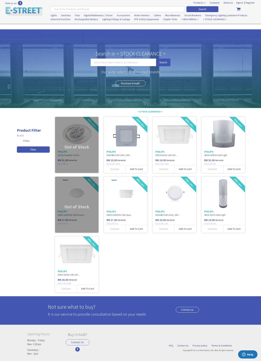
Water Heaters (142, 15)
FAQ (171, 345)
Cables (157, 15)
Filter (33, 149)
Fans (77, 15)
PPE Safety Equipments (146, 19)
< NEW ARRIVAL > (190, 19)
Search (202, 9)
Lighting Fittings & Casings (116, 19)
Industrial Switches (61, 19)
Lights (54, 15)
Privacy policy (200, 345)
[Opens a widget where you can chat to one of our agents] (247, 354)
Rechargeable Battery (86, 19)
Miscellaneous (172, 15)
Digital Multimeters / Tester (98, 15)
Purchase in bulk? (130, 83)
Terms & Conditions (221, 345)
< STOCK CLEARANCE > (215, 19)
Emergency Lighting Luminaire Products (226, 15)
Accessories (123, 15)
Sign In (239, 2)
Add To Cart (136, 169)
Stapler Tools (170, 19)
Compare (214, 2)
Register (250, 2)
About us (228, 2)
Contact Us (77, 342)
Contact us (187, 309)
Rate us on (11, 3)
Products (199, 2)
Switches (66, 15)
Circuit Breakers (192, 15)
